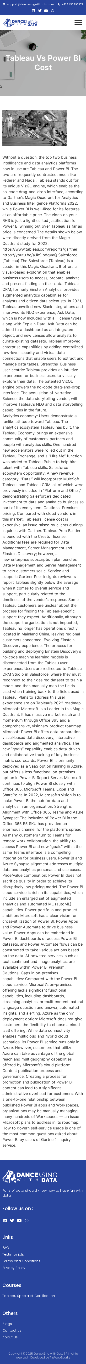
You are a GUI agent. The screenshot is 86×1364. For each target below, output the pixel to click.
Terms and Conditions (21, 1261)
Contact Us (12, 1330)
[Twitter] (40, 11)
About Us (10, 1337)
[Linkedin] (33, 11)
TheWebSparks (60, 1357)
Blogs (7, 1323)
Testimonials (13, 1254)
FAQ (5, 1247)
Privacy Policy (13, 1267)
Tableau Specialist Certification (28, 1295)
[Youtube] (46, 11)
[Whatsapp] (53, 11)
